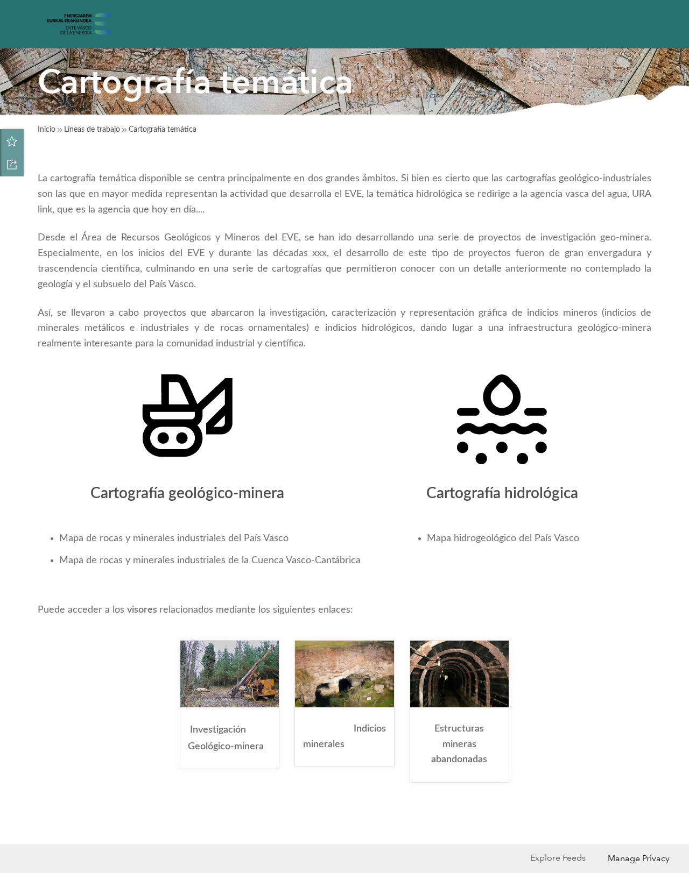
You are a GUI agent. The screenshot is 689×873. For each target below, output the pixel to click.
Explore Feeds (558, 858)
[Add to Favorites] (12, 141)
